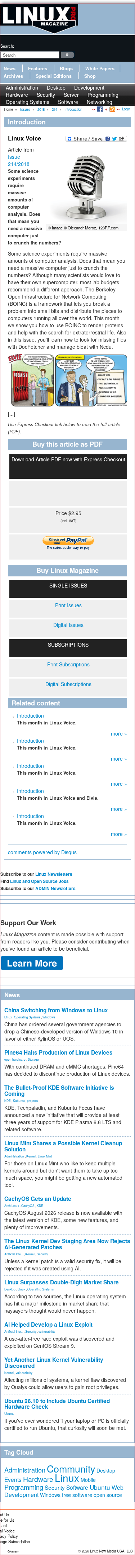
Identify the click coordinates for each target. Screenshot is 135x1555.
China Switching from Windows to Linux (56, 1010)
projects (32, 1100)
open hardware (15, 1059)
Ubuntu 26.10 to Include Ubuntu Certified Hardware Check (57, 1404)
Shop (90, 76)
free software (77, 1494)
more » (119, 733)
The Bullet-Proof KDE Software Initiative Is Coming (59, 1091)
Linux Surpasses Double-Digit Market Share (61, 1282)
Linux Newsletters (53, 874)
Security (42, 1254)
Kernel (31, 1156)
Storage (33, 1059)
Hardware (38, 1479)
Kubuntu (19, 1100)
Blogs (66, 68)
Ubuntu (9, 1413)
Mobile (88, 1479)
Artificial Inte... (13, 1254)
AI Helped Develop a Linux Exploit (48, 1324)
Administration (14, 1156)
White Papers (99, 68)
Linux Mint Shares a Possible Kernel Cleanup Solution (63, 1146)
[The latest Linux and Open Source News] (111, 108)
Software (68, 101)
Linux (8, 1017)
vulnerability (47, 1331)
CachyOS (28, 1205)
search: (7, 46)
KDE (7, 1100)
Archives (13, 76)
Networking (99, 101)
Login (126, 108)
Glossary (13, 1551)
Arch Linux (11, 1205)
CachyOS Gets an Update (37, 1199)
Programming (23, 1487)
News (9, 68)
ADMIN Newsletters (55, 888)
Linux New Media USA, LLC (111, 1551)
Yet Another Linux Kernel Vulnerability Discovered (53, 1363)
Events (13, 1479)
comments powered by (42, 852)
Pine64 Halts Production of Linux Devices (58, 1052)
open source (108, 1494)
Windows (48, 1017)
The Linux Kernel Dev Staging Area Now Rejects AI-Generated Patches (67, 1244)
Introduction (30, 715)
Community (71, 1468)
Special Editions (54, 76)
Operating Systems (27, 101)
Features (37, 68)
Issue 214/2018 (19, 160)
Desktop (9, 1289)
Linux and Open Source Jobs (39, 881)
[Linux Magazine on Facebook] (99, 108)
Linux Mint (45, 1156)
